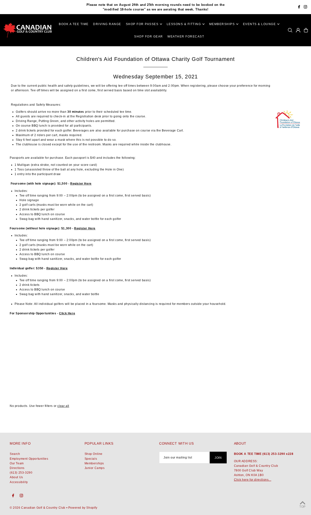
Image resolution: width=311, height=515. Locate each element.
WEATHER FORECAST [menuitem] (185, 36)
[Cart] (306, 30)
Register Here (81, 183)
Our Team (17, 463)
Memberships (94, 463)
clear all (63, 406)
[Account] (298, 30)
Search (15, 454)
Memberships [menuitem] (222, 24)
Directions (17, 468)
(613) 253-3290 (21, 472)
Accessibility (19, 482)
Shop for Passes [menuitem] (142, 24)
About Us (16, 477)
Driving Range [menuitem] (107, 24)
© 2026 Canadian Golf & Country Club (37, 507)
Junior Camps (95, 468)
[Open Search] (290, 30)
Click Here (67, 313)
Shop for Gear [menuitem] (148, 36)
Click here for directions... (252, 479)
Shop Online (94, 454)
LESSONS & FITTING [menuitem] (184, 24)
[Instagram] (305, 7)
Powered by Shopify (82, 507)
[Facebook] (299, 7)
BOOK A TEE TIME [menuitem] (74, 24)
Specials (91, 458)
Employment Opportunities (29, 458)
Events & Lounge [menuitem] (259, 24)
